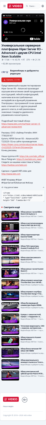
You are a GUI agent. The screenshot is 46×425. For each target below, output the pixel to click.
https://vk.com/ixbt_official (32, 156)
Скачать (13, 80)
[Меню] (4, 6)
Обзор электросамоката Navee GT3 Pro (31, 258)
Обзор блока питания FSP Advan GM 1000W (31, 350)
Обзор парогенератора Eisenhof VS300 (30, 236)
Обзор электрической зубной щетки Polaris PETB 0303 (31, 373)
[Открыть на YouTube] (13, 15)
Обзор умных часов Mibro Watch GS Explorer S (31, 213)
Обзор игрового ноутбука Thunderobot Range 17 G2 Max (31, 294)
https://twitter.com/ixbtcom (14, 165)
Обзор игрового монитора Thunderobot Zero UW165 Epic (31, 282)
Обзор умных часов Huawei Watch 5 (32, 270)
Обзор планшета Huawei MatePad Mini (31, 338)
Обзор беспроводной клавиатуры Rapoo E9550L (31, 304)
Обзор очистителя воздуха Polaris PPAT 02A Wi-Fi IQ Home (32, 225)
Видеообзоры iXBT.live (28, 216)
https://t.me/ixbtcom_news (29, 159)
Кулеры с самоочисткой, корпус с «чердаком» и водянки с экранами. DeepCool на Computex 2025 (32, 317)
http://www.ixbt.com (10, 174)
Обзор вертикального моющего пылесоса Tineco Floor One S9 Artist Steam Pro (32, 362)
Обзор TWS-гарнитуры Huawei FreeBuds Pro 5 (30, 247)
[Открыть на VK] (32, 15)
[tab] (7, 16)
